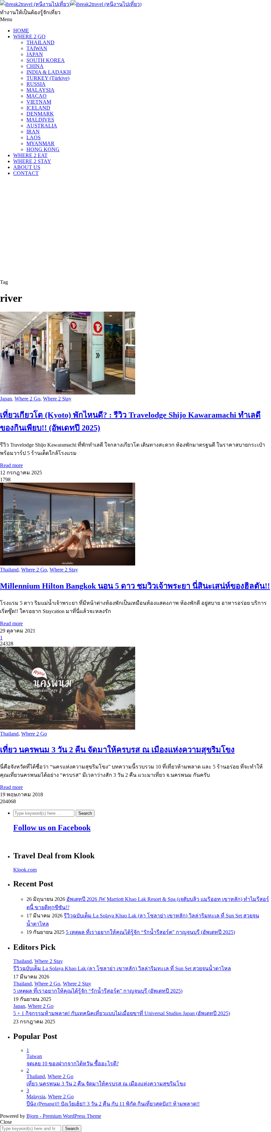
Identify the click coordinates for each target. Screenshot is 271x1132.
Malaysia (35, 1096)
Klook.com (25, 870)
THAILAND (40, 42)
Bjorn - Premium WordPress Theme (63, 1116)
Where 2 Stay (57, 398)
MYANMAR (40, 143)
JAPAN (34, 54)
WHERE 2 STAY (32, 161)
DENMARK (40, 114)
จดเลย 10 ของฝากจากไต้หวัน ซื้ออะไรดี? (72, 1063)
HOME (21, 30)
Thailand (9, 569)
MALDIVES (40, 119)
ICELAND (38, 108)
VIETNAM (38, 102)
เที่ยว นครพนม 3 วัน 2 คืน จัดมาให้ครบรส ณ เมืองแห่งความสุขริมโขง (117, 749)
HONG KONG (42, 149)
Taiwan (34, 1056)
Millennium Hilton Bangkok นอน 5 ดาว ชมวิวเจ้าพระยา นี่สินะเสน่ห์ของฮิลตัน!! (135, 586)
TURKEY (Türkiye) (47, 78)
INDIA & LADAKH (48, 72)
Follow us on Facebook (52, 827)
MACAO (36, 96)
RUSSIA (36, 84)
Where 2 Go (27, 398)
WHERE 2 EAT (30, 155)
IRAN (33, 131)
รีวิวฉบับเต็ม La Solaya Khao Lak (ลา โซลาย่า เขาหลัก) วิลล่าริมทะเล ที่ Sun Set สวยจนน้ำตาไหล (122, 968)
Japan (6, 398)
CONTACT (26, 173)
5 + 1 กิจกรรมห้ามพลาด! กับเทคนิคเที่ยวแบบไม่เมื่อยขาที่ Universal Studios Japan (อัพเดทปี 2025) (121, 1013)
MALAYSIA (40, 90)
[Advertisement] (135, 228)
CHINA (35, 66)
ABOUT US (26, 167)
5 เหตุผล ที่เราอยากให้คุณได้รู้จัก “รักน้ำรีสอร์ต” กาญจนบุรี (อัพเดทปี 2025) (150, 932)
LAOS (33, 137)
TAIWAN (36, 48)
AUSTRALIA (41, 125)
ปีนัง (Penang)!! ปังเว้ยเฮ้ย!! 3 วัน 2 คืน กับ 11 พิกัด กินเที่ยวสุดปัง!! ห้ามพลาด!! (113, 1104)
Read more (11, 465)
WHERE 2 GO (29, 36)
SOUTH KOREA (45, 60)
